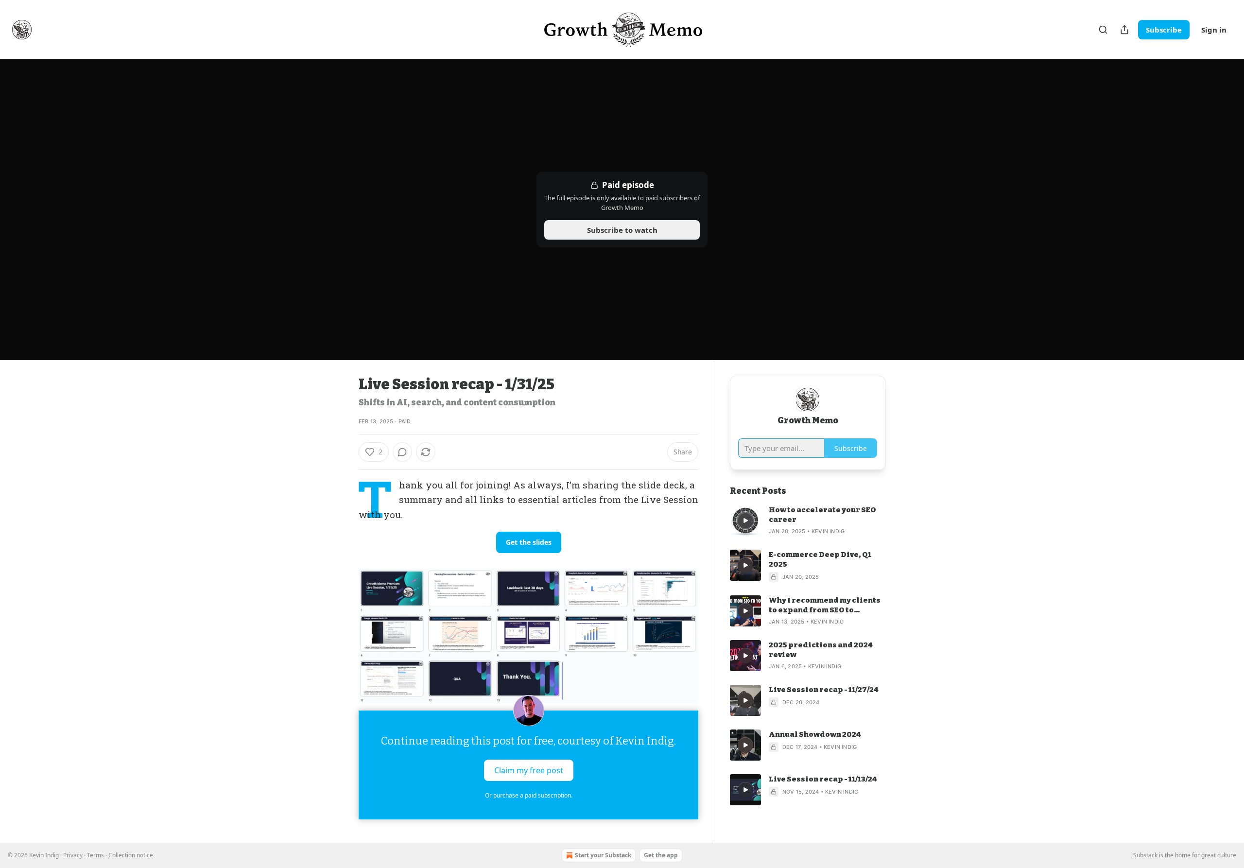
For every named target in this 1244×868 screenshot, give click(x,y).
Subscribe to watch (622, 230)
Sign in (1214, 30)
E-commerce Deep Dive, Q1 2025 (820, 559)
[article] (807, 520)
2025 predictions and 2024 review (821, 650)
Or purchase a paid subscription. (528, 795)
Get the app (661, 855)
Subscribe (1164, 30)
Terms (95, 855)
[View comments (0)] (402, 452)
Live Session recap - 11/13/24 (823, 779)
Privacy (73, 855)
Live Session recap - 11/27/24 (824, 689)
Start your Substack (603, 855)
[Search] (1103, 29)
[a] (745, 520)
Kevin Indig (828, 531)
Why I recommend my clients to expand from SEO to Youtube (825, 605)
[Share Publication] (1124, 29)
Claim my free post (528, 770)
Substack (1145, 855)
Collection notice (130, 855)
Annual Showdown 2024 (815, 734)
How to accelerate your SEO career (822, 514)
